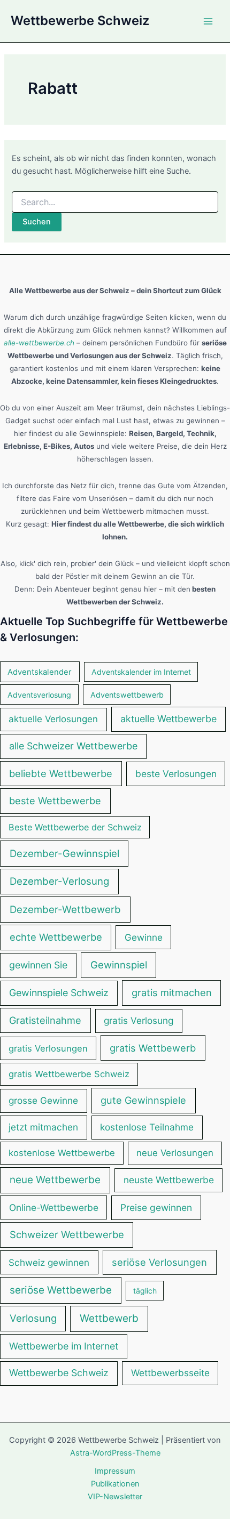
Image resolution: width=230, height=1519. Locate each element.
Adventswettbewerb (127, 694)
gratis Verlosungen (48, 1048)
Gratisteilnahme (45, 1020)
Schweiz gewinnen (49, 1262)
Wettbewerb (109, 1318)
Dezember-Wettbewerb (65, 909)
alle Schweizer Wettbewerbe (73, 746)
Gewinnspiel (118, 965)
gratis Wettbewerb (153, 1048)
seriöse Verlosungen (159, 1262)
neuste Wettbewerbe (169, 1179)
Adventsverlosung (39, 694)
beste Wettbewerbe (55, 800)
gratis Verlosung (138, 1020)
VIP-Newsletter (115, 1496)
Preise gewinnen (156, 1207)
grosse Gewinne (43, 1100)
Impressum (115, 1471)
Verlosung (33, 1318)
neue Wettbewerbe (55, 1180)
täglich (145, 1290)
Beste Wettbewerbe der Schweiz (75, 827)
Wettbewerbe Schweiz (80, 20)
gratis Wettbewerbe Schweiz (69, 1074)
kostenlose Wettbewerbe (62, 1153)
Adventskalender (39, 672)
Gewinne (144, 937)
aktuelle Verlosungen (53, 719)
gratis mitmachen (172, 992)
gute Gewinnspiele (143, 1100)
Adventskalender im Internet (141, 671)
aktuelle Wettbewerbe (168, 718)
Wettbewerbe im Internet (63, 1346)
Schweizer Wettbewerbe (67, 1234)
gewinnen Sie (38, 965)
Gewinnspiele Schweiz (59, 992)
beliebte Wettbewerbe (60, 773)
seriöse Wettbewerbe (61, 1290)
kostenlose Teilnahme (147, 1127)
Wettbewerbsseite (170, 1372)
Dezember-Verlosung (59, 881)
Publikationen (115, 1484)
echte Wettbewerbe (56, 937)
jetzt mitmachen (43, 1127)
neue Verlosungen (174, 1153)
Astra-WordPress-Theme (115, 1453)
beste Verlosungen (176, 773)
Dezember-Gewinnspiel (64, 853)
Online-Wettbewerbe (53, 1207)
